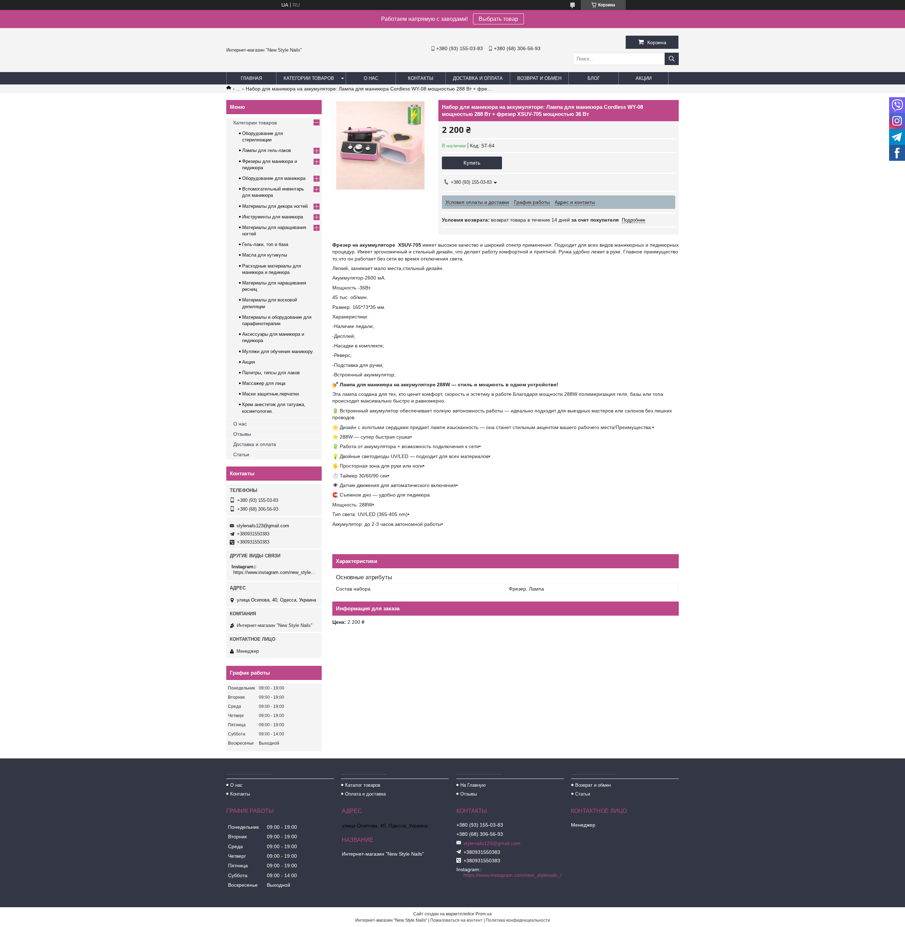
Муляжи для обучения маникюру (277, 351)
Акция (248, 362)
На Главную (473, 785)
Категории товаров (309, 78)
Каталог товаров (362, 785)
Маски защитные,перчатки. (271, 394)
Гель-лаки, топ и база (265, 244)
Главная (251, 78)
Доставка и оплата (478, 78)
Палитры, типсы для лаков (271, 372)
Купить (471, 163)
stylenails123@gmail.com (263, 525)
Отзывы (242, 434)
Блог (594, 78)
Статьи (241, 454)
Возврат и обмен (539, 78)
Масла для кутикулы (264, 255)
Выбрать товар (498, 19)
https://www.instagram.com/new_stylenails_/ (274, 572)
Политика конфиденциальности (518, 920)
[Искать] (672, 59)
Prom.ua (483, 913)
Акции (644, 78)
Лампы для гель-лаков (266, 150)
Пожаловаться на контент (456, 920)
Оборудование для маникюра (273, 178)
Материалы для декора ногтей (275, 206)
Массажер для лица (263, 383)
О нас (371, 78)
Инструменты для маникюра (272, 216)
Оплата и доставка (365, 794)
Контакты (420, 78)
